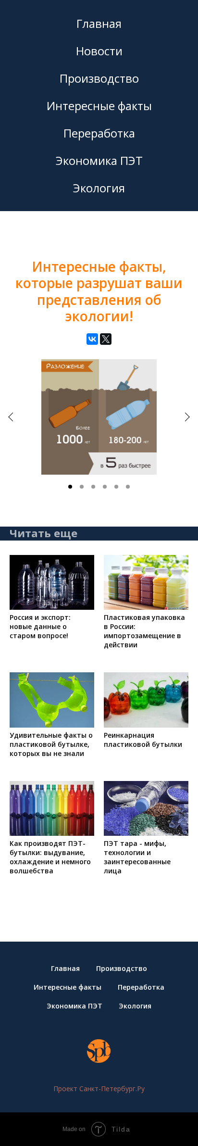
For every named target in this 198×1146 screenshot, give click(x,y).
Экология (99, 188)
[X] (105, 339)
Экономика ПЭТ (99, 160)
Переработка (99, 133)
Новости (99, 51)
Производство (99, 78)
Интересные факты (99, 105)
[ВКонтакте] (92, 339)
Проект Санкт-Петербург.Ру (99, 1088)
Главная (99, 23)
